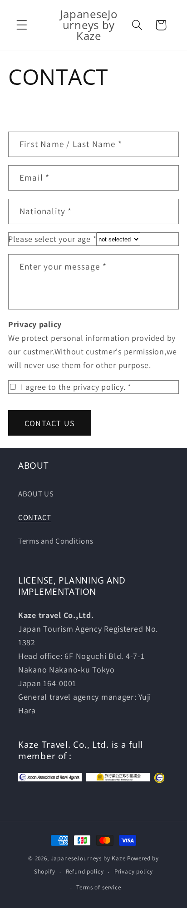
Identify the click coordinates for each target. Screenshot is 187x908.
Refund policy (85, 871)
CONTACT (34, 517)
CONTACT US (50, 423)
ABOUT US (36, 494)
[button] (22, 25)
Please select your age (52, 239)
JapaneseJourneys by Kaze (88, 858)
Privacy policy (133, 871)
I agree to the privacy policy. (75, 387)
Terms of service (98, 887)
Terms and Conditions (55, 541)
